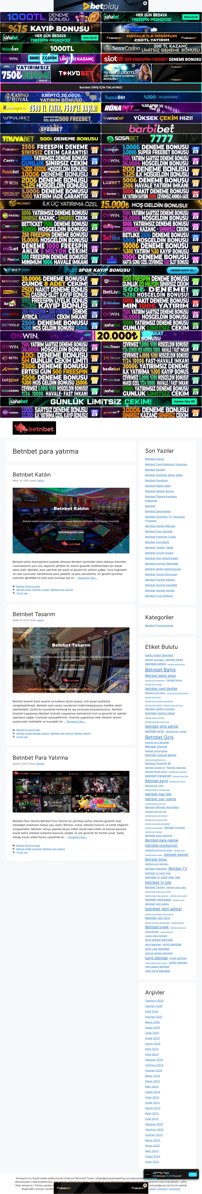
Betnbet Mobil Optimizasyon (163, 569)
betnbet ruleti (179, 850)
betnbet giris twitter (176, 731)
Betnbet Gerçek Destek (160, 590)
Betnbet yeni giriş (157, 918)
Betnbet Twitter (155, 887)
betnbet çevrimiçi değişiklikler (157, 923)
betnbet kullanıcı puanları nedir (157, 790)
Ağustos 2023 (154, 1124)
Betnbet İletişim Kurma (159, 491)
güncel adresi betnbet (159, 953)
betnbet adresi (155, 664)
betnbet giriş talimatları (157, 742)
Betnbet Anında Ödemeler (161, 563)
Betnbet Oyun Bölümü (159, 595)
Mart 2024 (152, 1086)
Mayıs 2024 (152, 1075)
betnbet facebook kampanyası (157, 722)
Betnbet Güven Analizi (159, 553)
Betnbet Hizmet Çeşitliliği (161, 585)
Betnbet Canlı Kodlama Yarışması (166, 464)
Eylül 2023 (151, 1118)
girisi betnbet (172, 944)
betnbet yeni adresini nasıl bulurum (159, 914)
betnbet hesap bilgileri (178, 772)
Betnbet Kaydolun (156, 480)
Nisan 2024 (152, 1081)
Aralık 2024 (152, 1038)
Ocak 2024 (152, 1097)
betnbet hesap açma (156, 771)
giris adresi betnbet (159, 940)
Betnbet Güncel (156, 746)
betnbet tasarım (82, 733)
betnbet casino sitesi (160, 713)
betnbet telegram (156, 868)
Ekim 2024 (152, 1049)
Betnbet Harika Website (160, 526)
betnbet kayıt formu (177, 781)
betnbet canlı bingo (153, 697)
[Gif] (101, 204)
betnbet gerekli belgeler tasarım (33, 733)
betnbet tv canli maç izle (162, 877)
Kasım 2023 (152, 1108)
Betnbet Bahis (160, 669)
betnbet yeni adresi (163, 908)
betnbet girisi (154, 731)
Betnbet (150, 506)
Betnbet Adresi (154, 459)
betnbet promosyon (161, 845)
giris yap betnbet (157, 949)
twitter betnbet (178, 962)
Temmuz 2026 (154, 1000)
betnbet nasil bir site (155, 811)
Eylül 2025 (151, 1011)
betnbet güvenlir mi (155, 767)
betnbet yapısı (178, 900)
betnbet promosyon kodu (158, 850)
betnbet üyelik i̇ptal (178, 928)
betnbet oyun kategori (154, 828)
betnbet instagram (158, 776)
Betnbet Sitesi (156, 859)
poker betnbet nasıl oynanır (156, 963)
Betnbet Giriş (159, 737)
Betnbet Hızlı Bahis (157, 542)
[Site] (50, 149)
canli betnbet (152, 931)
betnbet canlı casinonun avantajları (159, 701)
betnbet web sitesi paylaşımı (157, 896)
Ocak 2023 (152, 1161)
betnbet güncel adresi (160, 755)
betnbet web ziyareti (178, 896)
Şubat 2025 (152, 1027)
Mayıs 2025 (152, 1022)
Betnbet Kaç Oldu (154, 785)
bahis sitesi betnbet (159, 655)
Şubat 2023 (152, 1156)
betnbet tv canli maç (158, 873)
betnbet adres (174, 659)
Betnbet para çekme (161, 840)
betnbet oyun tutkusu (153, 832)
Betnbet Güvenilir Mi (158, 763)
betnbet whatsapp (158, 899)
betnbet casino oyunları (160, 709)
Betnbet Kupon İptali (158, 485)
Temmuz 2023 (154, 1129)
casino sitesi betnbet (156, 935)
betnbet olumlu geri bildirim (156, 816)
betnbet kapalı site (180, 776)
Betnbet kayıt (156, 781)
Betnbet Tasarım (34, 614)
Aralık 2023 (152, 1102)
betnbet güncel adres (156, 751)
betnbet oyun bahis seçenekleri (157, 824)
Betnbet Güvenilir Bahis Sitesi (164, 475)
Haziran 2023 (153, 1135)
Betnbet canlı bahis (155, 693)
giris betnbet (153, 944)
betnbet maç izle (158, 794)
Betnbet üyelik (157, 927)
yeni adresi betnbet (157, 966)
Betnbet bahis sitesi (160, 676)
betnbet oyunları (40, 589)
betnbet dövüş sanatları (154, 718)
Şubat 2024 (152, 1092)
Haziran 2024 (153, 1070)
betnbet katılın (23, 589)
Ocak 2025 (152, 1033)
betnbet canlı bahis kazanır (178, 693)
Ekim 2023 (152, 1113)
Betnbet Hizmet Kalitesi (160, 579)
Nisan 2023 (152, 1145)
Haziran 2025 (153, 1016)
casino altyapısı (166, 932)
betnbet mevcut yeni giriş (155, 804)
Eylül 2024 (151, 1054)
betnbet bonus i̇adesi (153, 684)
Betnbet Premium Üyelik (160, 536)
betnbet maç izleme (160, 799)
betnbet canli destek (161, 688)
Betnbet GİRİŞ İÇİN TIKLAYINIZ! (101, 87)
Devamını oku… (87, 577)
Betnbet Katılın (32, 474)
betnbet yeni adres (157, 904)
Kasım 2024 (152, 1043)
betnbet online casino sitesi (156, 820)
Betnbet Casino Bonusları (161, 574)
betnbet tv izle (158, 882)
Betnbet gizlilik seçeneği (29, 849)
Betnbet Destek (155, 469)
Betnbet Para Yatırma (40, 757)
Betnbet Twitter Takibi (159, 547)
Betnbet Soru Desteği (158, 531)
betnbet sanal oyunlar (154, 855)
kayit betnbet (156, 958)
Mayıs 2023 (152, 1140)
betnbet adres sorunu (176, 664)
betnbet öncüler (177, 923)
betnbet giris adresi (161, 726)
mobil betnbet (178, 958)
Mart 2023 (152, 1151)
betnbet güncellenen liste (155, 760)
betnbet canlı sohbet (153, 705)
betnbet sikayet (176, 854)
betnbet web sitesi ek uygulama (158, 892)
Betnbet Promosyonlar (28, 586)
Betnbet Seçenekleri (158, 511)
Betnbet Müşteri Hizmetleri (162, 807)
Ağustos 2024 (154, 1059)
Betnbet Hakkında (176, 767)
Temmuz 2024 (154, 1065)
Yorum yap (22, 593)
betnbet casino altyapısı (173, 705)
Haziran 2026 (153, 1006)
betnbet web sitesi (176, 887)
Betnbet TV (178, 868)
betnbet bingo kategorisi (155, 680)
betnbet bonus (174, 680)
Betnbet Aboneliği (154, 659)
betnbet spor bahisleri (156, 864)
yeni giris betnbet (157, 971)
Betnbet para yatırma (62, 589)
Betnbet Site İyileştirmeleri (161, 558)
